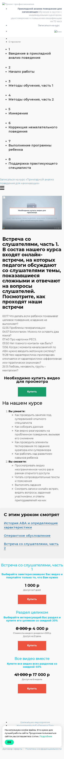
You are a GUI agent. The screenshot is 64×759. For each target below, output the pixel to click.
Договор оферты (12, 748)
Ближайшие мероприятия (35, 722)
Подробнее (45, 736)
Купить (32, 391)
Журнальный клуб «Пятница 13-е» (35, 725)
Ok (9, 742)
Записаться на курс (49, 25)
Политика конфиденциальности (43, 748)
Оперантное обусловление (27, 536)
